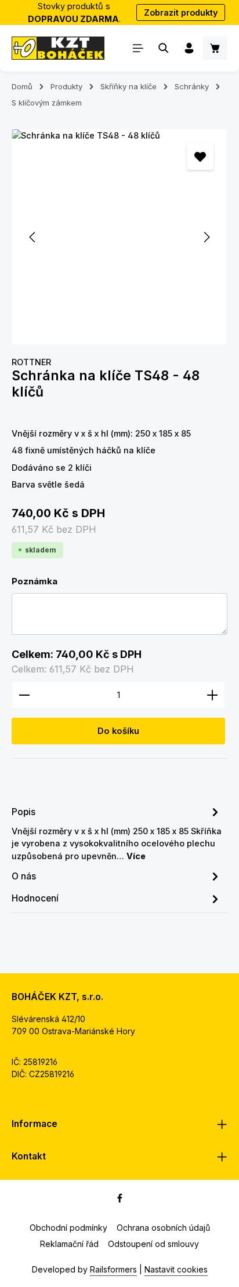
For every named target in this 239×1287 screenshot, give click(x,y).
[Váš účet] (189, 48)
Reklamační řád (69, 1244)
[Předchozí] (33, 237)
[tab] (117, 833)
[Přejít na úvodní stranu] (58, 48)
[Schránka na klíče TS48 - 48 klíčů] (119, 236)
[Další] (206, 237)
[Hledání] (163, 48)
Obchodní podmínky (68, 1228)
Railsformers (113, 1269)
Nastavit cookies (176, 1269)
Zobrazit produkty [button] (181, 12)
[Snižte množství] (24, 695)
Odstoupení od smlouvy (153, 1244)
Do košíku (118, 731)
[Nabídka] (138, 48)
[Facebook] (120, 1200)
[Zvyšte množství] (212, 695)
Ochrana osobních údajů (163, 1228)
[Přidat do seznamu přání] (200, 156)
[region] (119, 236)
